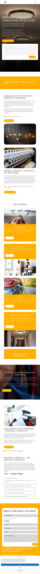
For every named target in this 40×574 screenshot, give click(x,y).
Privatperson (7, 520)
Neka (20, 567)
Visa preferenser (20, 570)
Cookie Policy (20, 572)
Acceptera (20, 564)
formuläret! (20, 450)
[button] (38, 556)
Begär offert (9, 237)
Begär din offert (9, 120)
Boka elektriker (6, 390)
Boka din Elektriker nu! (8, 40)
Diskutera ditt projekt (9, 192)
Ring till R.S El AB (8, 446)
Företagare (7, 521)
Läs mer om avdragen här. (20, 356)
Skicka (32, 56)
